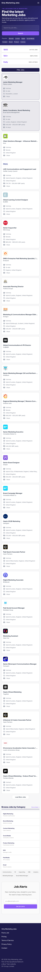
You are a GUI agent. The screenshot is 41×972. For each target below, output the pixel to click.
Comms (23, 42)
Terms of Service (8, 940)
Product (16, 42)
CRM (29, 872)
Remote (11, 38)
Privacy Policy (7, 944)
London (17, 38)
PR (15, 872)
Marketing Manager (8, 875)
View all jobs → (35, 807)
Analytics (35, 872)
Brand (10, 42)
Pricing (4, 937)
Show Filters (20, 70)
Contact (4, 948)
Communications (7, 872)
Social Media (30, 38)
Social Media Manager (22, 875)
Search (20, 33)
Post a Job (5, 933)
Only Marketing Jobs (11, 3)
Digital (23, 38)
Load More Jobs (20, 797)
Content (4, 42)
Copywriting (22, 872)
